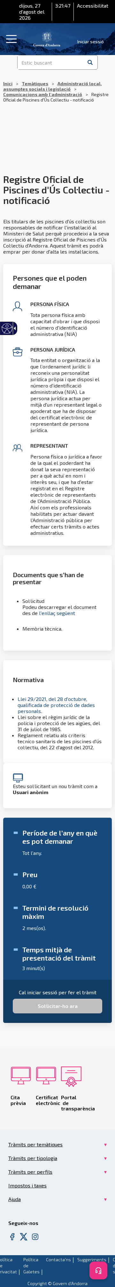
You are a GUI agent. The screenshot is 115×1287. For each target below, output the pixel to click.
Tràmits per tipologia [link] (32, 1158)
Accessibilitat (92, 6)
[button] (90, 62)
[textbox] (50, 62)
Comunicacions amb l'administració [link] (42, 94)
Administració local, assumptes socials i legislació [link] (52, 86)
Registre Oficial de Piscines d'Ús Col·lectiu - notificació (56, 91)
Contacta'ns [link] (58, 1259)
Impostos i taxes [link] (27, 1185)
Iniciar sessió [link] (90, 41)
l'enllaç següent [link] (57, 613)
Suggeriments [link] (91, 1259)
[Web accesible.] (7, 328)
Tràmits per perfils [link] (30, 1172)
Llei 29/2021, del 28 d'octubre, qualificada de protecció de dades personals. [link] (56, 705)
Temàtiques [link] (35, 83)
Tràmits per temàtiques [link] (35, 1144)
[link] (46, 38)
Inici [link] (7, 83)
